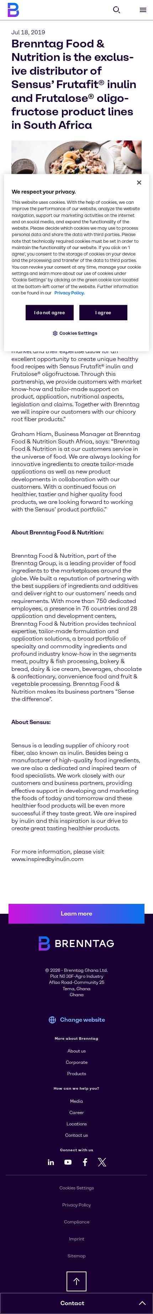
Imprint (76, 1238)
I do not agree (49, 312)
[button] (142, 1303)
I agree (103, 312)
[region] (76, 262)
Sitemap (77, 1255)
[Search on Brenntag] (116, 10)
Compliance (76, 1222)
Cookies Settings (78, 333)
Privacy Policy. (69, 292)
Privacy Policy (76, 1205)
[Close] (139, 182)
